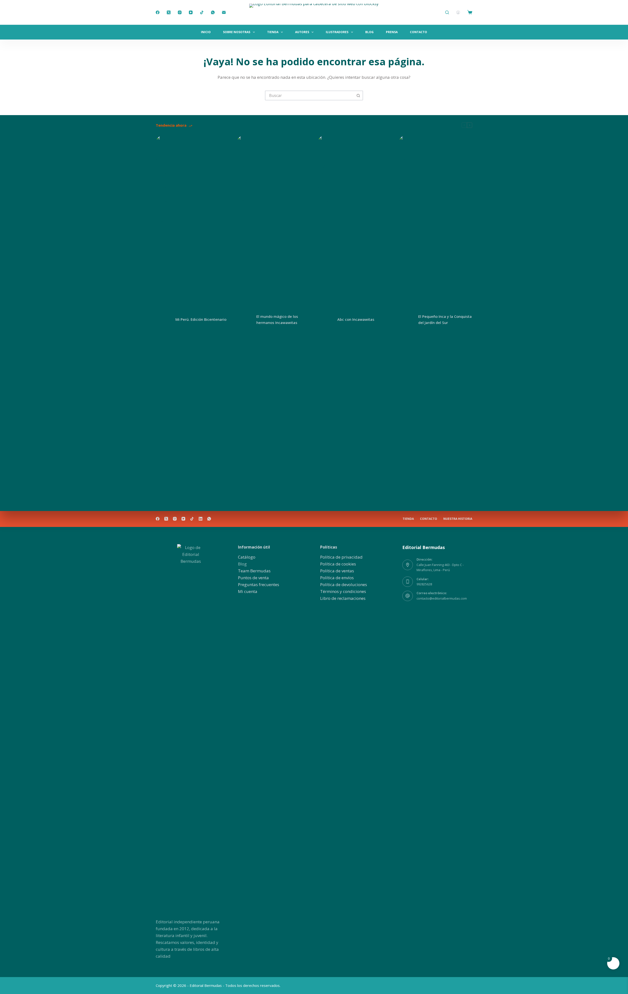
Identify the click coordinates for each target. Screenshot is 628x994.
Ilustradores (337, 32)
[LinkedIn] (200, 519)
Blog (369, 32)
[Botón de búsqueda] (358, 95)
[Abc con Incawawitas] (325, 319)
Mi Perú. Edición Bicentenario (200, 319)
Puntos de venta (253, 577)
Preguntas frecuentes (258, 584)
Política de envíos (337, 577)
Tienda (272, 32)
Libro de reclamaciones (343, 598)
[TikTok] (202, 12)
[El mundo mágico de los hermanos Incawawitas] (244, 319)
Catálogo (246, 557)
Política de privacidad (341, 557)
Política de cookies (338, 564)
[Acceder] (458, 12)
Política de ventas (337, 571)
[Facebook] (157, 12)
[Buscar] (447, 12)
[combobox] (309, 95)
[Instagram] (180, 12)
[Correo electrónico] (224, 12)
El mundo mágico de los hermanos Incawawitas (277, 319)
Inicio (206, 32)
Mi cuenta (247, 591)
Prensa (392, 32)
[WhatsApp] (213, 12)
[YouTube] (191, 12)
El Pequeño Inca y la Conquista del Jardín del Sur (445, 319)
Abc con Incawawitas (355, 319)
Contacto (418, 32)
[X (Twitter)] (168, 12)
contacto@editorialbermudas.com (442, 598)
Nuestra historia (457, 519)
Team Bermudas (254, 571)
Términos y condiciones (343, 591)
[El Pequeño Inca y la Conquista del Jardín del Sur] (406, 319)
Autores (302, 32)
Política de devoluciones (343, 584)
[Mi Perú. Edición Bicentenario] (163, 319)
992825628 (424, 584)
